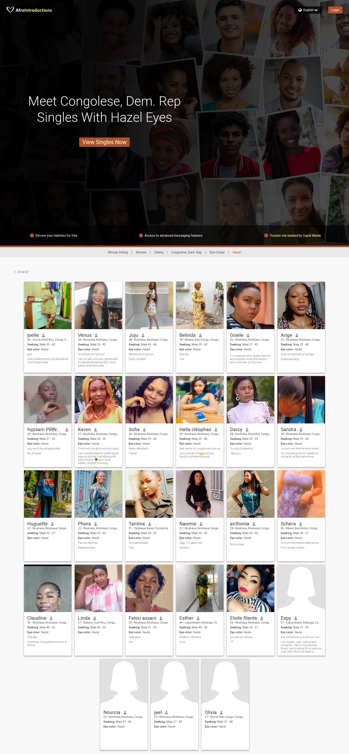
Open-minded (137, 359)
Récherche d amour (141, 354)
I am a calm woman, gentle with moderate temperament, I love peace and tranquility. (98, 362)
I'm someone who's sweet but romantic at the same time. (299, 455)
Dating (158, 252)
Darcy (236, 429)
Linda (84, 618)
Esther (186, 618)
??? (232, 642)
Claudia (32, 637)
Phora (84, 524)
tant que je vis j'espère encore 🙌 (199, 448)
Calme (133, 453)
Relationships (86, 547)
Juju (133, 335)
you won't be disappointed (43, 448)
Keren (84, 429)
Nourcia (111, 712)
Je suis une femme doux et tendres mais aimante (301, 448)
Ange (286, 335)
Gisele (236, 335)
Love (182, 642)
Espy (286, 618)
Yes (181, 359)
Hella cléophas (195, 429)
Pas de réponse (88, 542)
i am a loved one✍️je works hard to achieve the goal (196, 455)
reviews (184, 547)
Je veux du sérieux (241, 637)
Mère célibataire (138, 448)
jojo (29, 354)
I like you (235, 453)
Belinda (187, 335)
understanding (290, 359)
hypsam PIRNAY (44, 429)
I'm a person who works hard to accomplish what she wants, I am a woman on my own (250, 359)
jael (158, 712)
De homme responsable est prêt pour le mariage (301, 542)
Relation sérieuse (190, 637)
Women (141, 252)
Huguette (37, 524)
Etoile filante (243, 618)
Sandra (288, 429)
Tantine (137, 524)
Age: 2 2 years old (190, 542)
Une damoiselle (138, 542)
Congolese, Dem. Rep (186, 252)
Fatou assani (142, 618)
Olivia (211, 712)
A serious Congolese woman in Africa (47, 643)
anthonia (239, 524)
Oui (131, 642)
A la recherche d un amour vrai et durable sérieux (301, 637)
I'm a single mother (293, 547)
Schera (288, 524)
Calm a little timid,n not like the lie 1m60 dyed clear (47, 360)
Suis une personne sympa (297, 354)
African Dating (118, 252)
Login (335, 10)
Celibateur (135, 637)
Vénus (84, 335)
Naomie (187, 524)
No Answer (34, 453)
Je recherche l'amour (91, 354)
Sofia (134, 429)
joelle (33, 335)
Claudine (36, 618)
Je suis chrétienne (241, 448)
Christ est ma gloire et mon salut (98, 448)
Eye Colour (217, 252)
